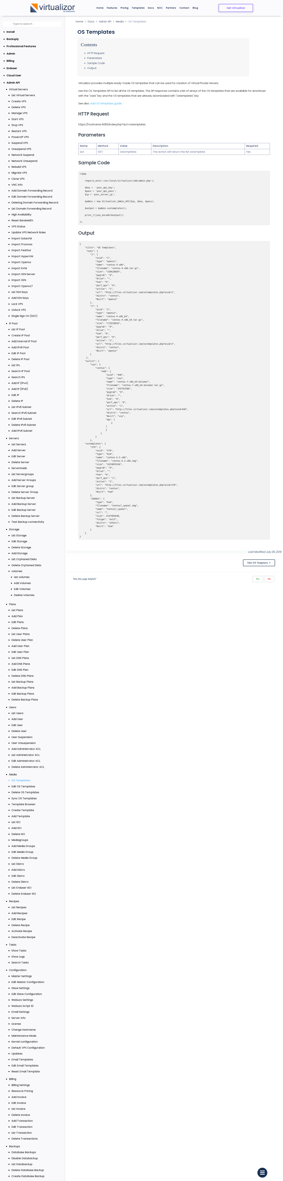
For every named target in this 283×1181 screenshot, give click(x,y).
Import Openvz (21, 262)
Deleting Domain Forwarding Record (34, 202)
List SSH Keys (19, 292)
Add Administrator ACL (26, 749)
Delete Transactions (24, 1139)
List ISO (15, 822)
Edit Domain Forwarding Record (31, 197)
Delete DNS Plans (22, 676)
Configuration (18, 970)
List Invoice (18, 1109)
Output (91, 68)
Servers (14, 438)
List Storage (19, 535)
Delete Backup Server (25, 516)
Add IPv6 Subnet (21, 431)
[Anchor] (112, 114)
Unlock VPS (18, 310)
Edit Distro (18, 876)
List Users (17, 713)
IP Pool (13, 323)
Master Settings (21, 976)
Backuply (13, 39)
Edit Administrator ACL (25, 761)
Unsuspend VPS (21, 149)
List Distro (17, 864)
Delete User (19, 731)
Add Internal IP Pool (24, 341)
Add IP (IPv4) (19, 383)
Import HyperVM (22, 256)
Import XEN (18, 280)
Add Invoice (18, 1097)
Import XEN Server (23, 274)
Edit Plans (17, 622)
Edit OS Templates (23, 786)
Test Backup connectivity (27, 522)
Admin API (13, 83)
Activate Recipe (21, 931)
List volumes (21, 577)
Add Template (20, 816)
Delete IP (17, 401)
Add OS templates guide (106, 103)
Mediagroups (19, 840)
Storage (14, 529)
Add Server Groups (23, 480)
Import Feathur (21, 250)
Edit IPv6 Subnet (21, 419)
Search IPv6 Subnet (24, 413)
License (16, 1024)
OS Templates (20, 780)
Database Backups (23, 1152)
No (269, 579)
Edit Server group (22, 486)
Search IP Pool (20, 371)
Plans (12, 604)
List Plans (17, 610)
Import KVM (19, 268)
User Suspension (21, 737)
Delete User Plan (22, 640)
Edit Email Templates (24, 1065)
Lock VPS (17, 304)
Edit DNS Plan (19, 670)
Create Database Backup (27, 1176)
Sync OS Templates (24, 798)
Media (13, 774)
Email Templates (22, 1059)
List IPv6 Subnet (21, 407)
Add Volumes (22, 583)
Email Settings (20, 1012)
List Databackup (21, 1164)
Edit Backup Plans (22, 694)
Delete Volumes (24, 595)
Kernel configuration (24, 1042)
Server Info (18, 1018)
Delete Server (20, 462)
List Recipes (18, 907)
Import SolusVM (21, 238)
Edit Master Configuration (27, 982)
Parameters (94, 58)
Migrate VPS (19, 173)
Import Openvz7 (22, 286)
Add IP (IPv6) (19, 389)
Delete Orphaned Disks (26, 565)
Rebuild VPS (18, 167)
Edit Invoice (18, 1103)
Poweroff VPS (20, 137)
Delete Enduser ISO (23, 894)
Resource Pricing (22, 1091)
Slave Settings (20, 988)
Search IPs (18, 377)
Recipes (14, 901)
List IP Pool (18, 329)
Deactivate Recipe (23, 937)
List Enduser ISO (21, 888)
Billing (10, 61)
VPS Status (18, 226)
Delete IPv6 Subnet (23, 425)
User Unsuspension (23, 743)
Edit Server (18, 456)
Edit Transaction (21, 1127)
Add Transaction (22, 1121)
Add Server (18, 450)
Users (12, 707)
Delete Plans (19, 628)
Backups (14, 1146)
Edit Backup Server (23, 510)
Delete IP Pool (20, 359)
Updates (16, 1054)
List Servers (18, 444)
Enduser (12, 68)
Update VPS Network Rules (28, 232)
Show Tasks (18, 950)
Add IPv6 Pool (20, 347)
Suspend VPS (19, 143)
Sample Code (96, 63)
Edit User (17, 725)
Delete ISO (18, 834)
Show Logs (18, 957)
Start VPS (17, 119)
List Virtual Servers (23, 95)
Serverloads (19, 468)
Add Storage (19, 553)
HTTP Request (95, 53)
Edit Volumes (22, 589)
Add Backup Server (23, 504)
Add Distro (18, 870)
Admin (11, 54)
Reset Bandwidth (22, 220)
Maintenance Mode (23, 1036)
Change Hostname (23, 1030)
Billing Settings (20, 1085)
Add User (17, 719)
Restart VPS (19, 131)
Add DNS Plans (20, 664)
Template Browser (23, 804)
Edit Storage (19, 541)
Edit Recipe (18, 919)
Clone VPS (18, 179)
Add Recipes (19, 913)
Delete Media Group (24, 858)
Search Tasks (20, 962)
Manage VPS (19, 113)
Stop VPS (17, 125)
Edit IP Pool (18, 353)
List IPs (15, 365)
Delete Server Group (24, 492)
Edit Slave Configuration (26, 994)
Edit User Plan (20, 652)
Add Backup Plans (22, 688)
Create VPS (18, 101)
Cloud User (14, 75)
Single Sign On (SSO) (24, 316)
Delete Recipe (20, 925)
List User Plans (20, 634)
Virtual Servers (18, 89)
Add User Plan (20, 646)
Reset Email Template (25, 1071)
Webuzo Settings (22, 1000)
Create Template (22, 810)
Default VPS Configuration (28, 1048)
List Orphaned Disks (24, 559)
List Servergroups (22, 474)
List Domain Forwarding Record (31, 209)
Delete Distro (19, 882)
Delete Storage (21, 547)
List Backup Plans (22, 682)
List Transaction (21, 1133)
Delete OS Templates (25, 792)
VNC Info (17, 185)
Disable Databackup (24, 1158)
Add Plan (17, 616)
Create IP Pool (20, 335)
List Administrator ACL (25, 755)
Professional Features (21, 46)
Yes (258, 579)
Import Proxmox (21, 244)
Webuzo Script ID (22, 1006)
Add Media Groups (23, 846)
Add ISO (16, 828)
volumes (16, 571)
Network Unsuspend (24, 161)
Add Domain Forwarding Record (31, 190)
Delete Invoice (20, 1115)
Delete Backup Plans (24, 699)
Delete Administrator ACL (27, 767)
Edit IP (15, 395)
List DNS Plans (20, 658)
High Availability (21, 214)
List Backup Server (23, 498)
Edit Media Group (22, 852)
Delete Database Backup (27, 1170)
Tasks (12, 945)
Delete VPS (18, 107)
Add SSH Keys (20, 298)
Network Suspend (22, 155)
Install (11, 32)
